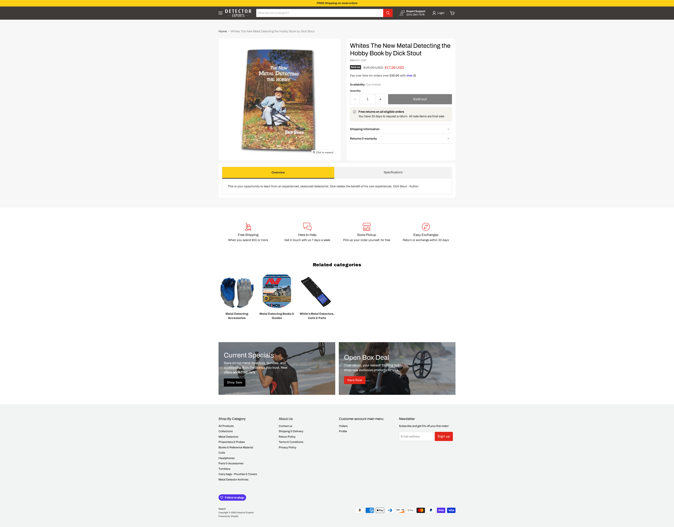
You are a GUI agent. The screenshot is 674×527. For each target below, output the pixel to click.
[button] (439, 13)
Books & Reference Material (236, 447)
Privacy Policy (287, 447)
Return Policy (287, 436)
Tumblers (224, 468)
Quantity (355, 90)
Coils (222, 452)
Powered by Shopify (229, 516)
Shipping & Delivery (291, 431)
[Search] (388, 13)
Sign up (444, 436)
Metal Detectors (228, 436)
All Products (226, 425)
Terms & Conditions (291, 441)
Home (223, 31)
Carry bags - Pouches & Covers (238, 474)
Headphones (227, 458)
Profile (343, 431)
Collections (226, 431)
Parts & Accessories (231, 463)
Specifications (393, 172)
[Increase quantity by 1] (380, 99)
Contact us (285, 425)
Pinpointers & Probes (232, 441)
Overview (278, 172)
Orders (343, 425)
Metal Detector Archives (233, 479)
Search (222, 509)
